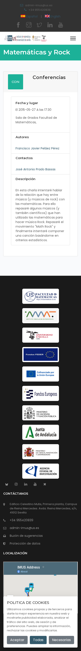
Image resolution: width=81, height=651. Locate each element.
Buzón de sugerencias (26, 536)
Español (31, 16)
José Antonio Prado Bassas (36, 169)
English (54, 16)
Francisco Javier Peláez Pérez (37, 148)
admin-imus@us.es (38, 5)
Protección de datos (25, 543)
